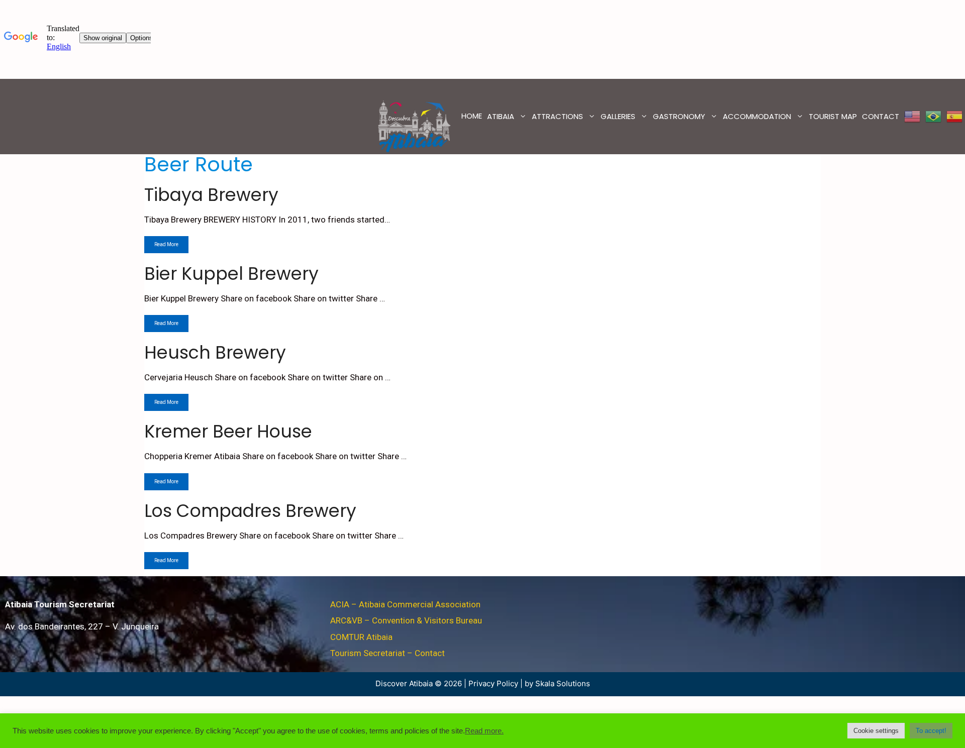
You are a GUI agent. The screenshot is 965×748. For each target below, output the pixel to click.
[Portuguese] (933, 117)
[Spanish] (954, 117)
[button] (876, 730)
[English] (912, 117)
